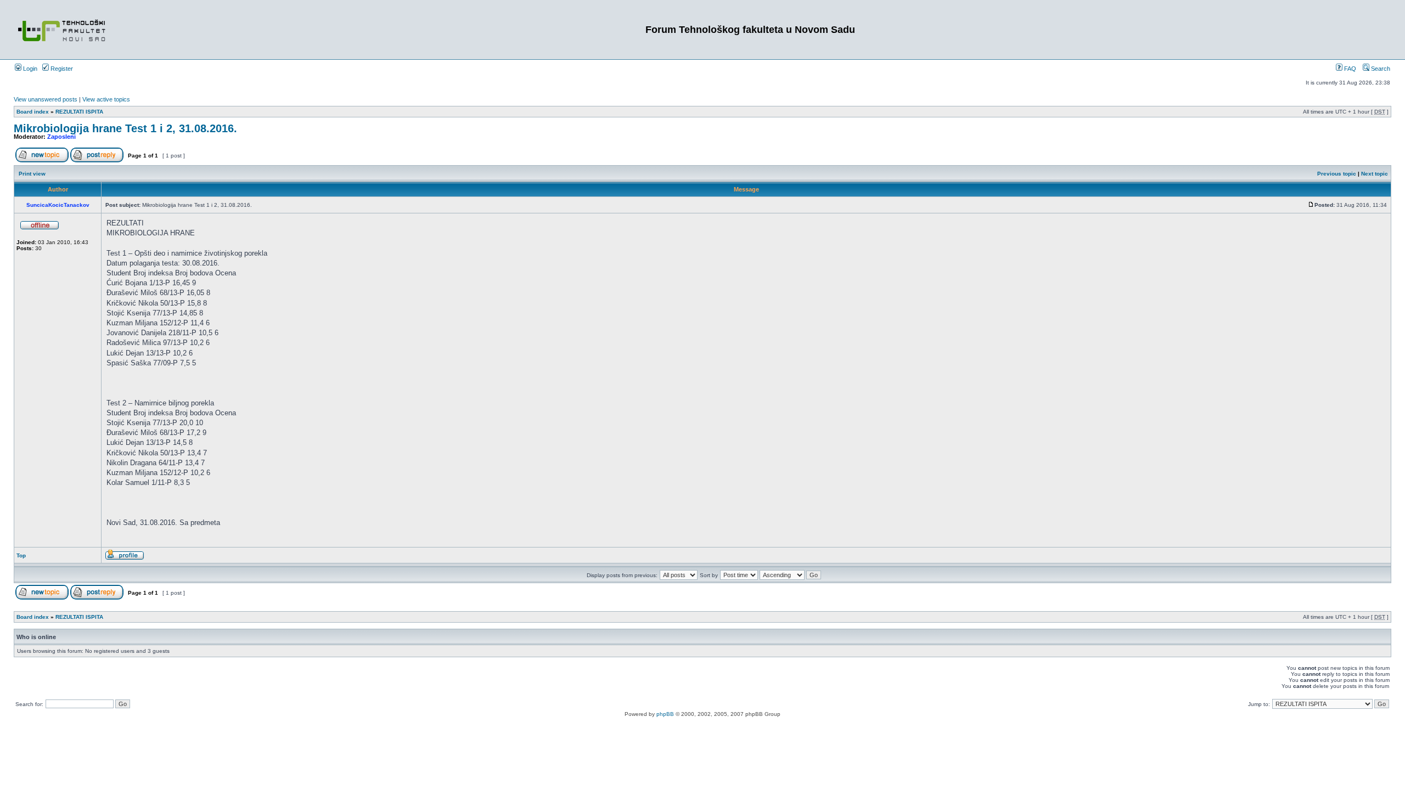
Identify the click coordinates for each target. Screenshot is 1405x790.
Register (61, 68)
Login (29, 68)
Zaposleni (61, 136)
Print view (32, 174)
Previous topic (1336, 174)
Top (21, 555)
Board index (32, 112)
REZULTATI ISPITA (79, 112)
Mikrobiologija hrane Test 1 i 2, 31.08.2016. (125, 128)
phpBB (665, 714)
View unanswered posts (45, 99)
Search (1379, 68)
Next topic (1374, 174)
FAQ (1349, 68)
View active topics (106, 99)
